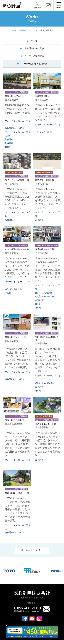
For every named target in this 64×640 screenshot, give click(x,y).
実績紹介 (23, 30)
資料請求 (37, 8)
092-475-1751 (29, 608)
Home (13, 30)
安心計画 (12, 6)
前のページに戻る (34, 550)
